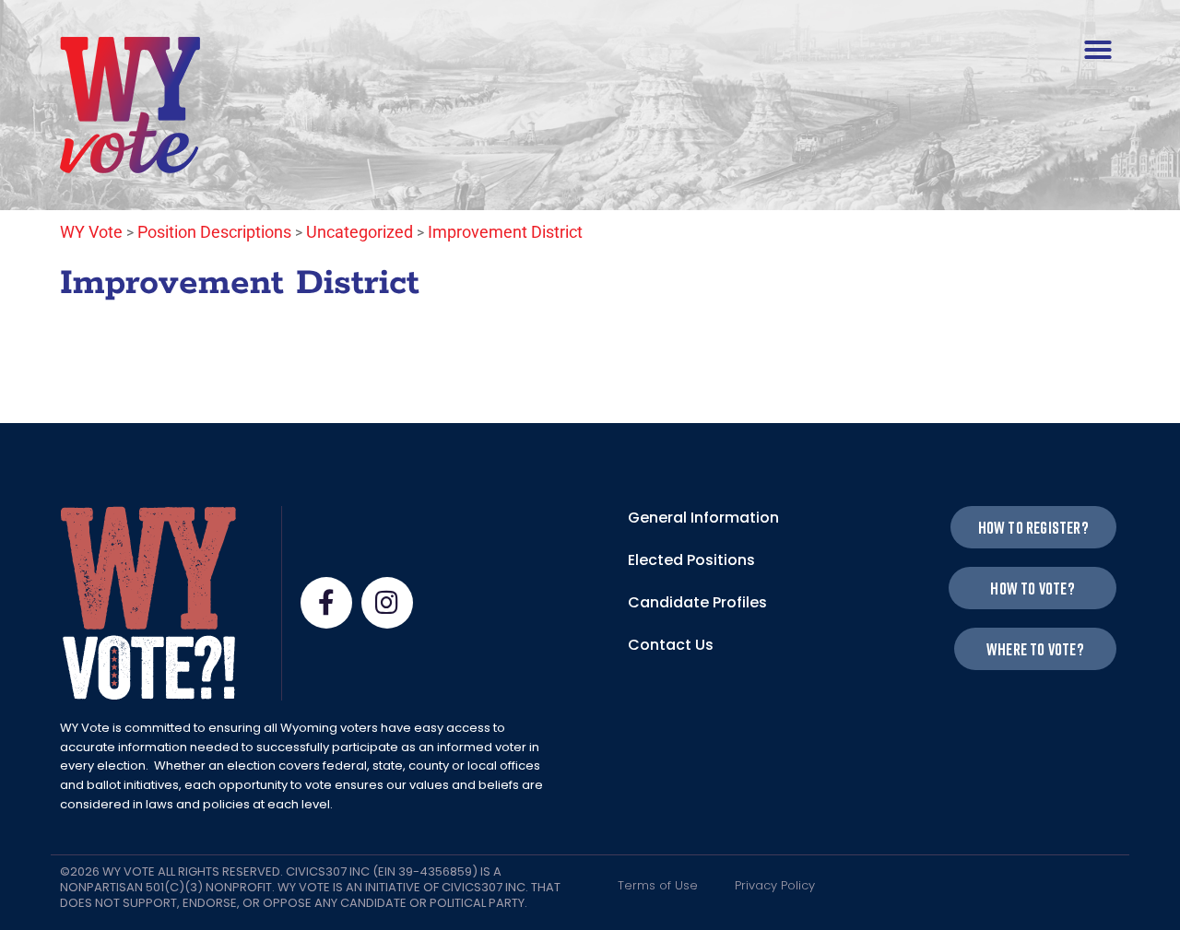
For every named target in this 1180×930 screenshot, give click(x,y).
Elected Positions (691, 560)
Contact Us (671, 644)
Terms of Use (658, 885)
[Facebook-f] (326, 603)
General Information (703, 517)
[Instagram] (387, 603)
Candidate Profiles (697, 602)
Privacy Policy (775, 885)
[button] (1098, 50)
